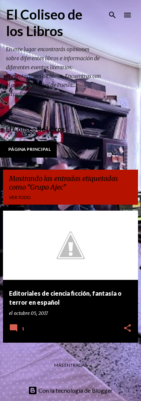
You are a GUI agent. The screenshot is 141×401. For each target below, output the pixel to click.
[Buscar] (112, 15)
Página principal (29, 149)
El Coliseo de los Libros (44, 22)
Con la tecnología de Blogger (75, 390)
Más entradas (70, 365)
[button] (127, 329)
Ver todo (20, 197)
